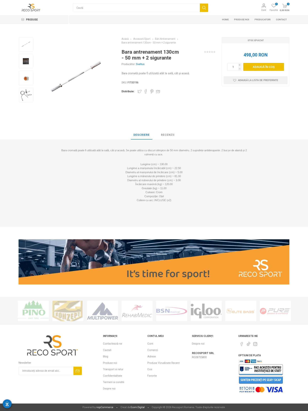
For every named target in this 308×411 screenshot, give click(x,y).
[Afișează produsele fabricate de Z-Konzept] (33, 311)
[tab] (141, 135)
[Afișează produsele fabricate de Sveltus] (275, 311)
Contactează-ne (112, 343)
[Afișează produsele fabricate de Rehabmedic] (102, 311)
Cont (263, 10)
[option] (26, 44)
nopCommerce (104, 407)
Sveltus (140, 64)
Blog (105, 356)
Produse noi (110, 363)
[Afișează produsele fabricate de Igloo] (171, 311)
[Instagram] (255, 344)
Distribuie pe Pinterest (152, 91)
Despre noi (109, 388)
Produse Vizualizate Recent (163, 363)
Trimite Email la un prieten (158, 91)
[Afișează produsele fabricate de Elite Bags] (206, 311)
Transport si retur (113, 369)
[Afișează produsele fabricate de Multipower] (67, 311)
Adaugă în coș (264, 66)
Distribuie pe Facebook (146, 91)
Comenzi (152, 350)
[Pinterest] (242, 344)
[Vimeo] (248, 343)
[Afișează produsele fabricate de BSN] (137, 311)
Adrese (151, 356)
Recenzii (167, 134)
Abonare (77, 371)
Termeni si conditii (113, 382)
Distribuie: (128, 91)
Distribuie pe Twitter (140, 91)
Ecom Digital (138, 407)
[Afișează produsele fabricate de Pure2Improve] (240, 311)
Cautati (204, 8)
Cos (149, 369)
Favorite (152, 375)
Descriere (142, 134)
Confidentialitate (112, 375)
